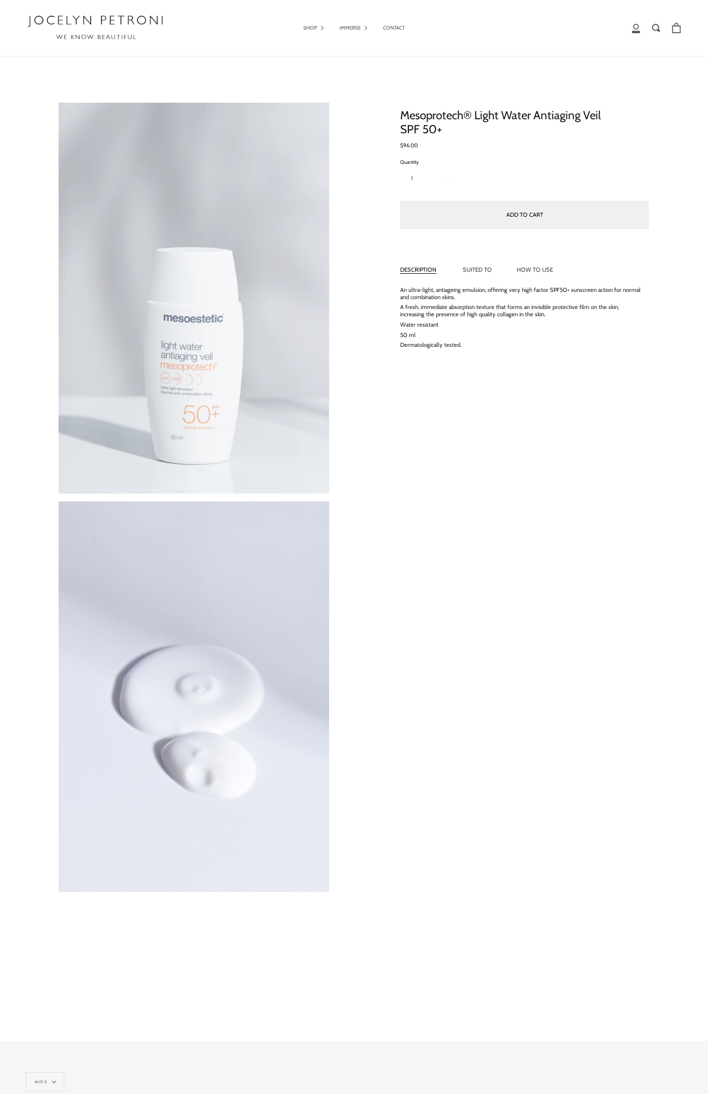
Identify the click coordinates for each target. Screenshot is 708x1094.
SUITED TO (477, 269)
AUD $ (41, 1081)
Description (418, 269)
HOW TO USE (535, 269)
